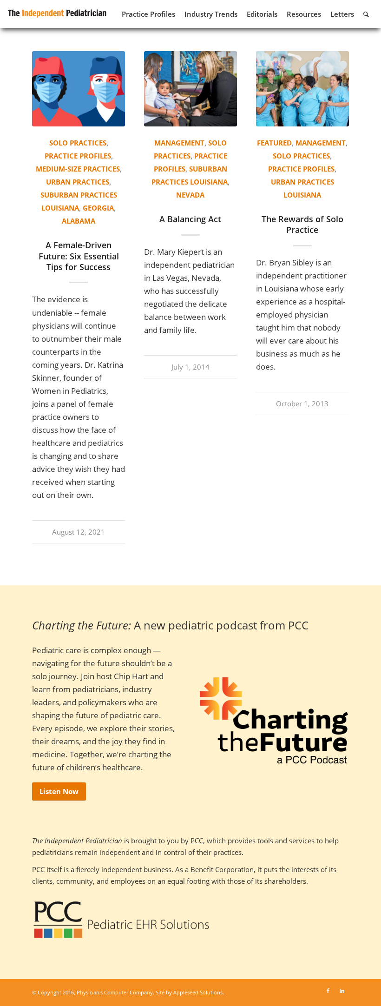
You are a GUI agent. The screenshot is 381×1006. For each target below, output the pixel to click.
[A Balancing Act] (190, 88)
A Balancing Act (190, 219)
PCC (196, 840)
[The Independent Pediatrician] (57, 12)
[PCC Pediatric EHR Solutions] (121, 920)
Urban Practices (77, 181)
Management (179, 142)
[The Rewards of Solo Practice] (302, 88)
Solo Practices (77, 142)
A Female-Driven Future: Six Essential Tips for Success (79, 255)
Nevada (190, 194)
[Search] (366, 14)
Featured (274, 142)
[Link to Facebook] (328, 991)
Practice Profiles (78, 155)
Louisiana (60, 207)
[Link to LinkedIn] (342, 991)
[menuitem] (148, 14)
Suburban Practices (78, 194)
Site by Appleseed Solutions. (190, 992)
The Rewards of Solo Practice (302, 224)
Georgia (98, 207)
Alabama (78, 220)
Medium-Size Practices (78, 168)
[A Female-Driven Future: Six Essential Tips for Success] (78, 88)
